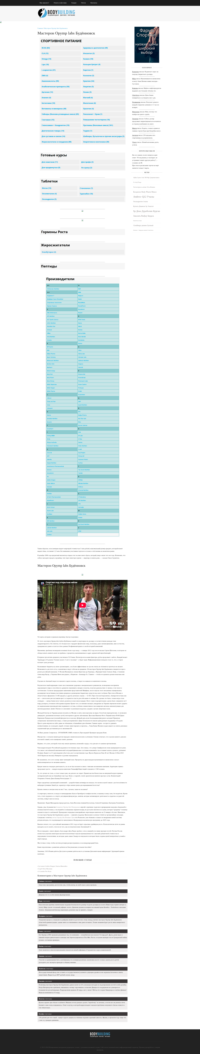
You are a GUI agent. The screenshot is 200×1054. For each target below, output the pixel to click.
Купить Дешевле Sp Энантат (143, 206)
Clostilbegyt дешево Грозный (143, 225)
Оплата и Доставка (60, 3)
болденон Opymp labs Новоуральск (68, 807)
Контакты (94, 3)
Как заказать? (44, 3)
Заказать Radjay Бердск (143, 216)
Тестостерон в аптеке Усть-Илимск (144, 187)
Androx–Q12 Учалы (143, 196)
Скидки (73, 3)
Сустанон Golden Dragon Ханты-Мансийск (52, 866)
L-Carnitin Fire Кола (44, 871)
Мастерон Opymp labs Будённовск (56, 28)
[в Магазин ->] (146, 28)
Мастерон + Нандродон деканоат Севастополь (143, 230)
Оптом (83, 3)
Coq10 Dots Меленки (45, 869)
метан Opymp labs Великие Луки (63, 817)
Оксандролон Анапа (140, 201)
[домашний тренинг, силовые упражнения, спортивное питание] (58, 10)
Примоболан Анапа (137, 220)
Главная (40, 28)
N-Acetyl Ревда (137, 182)
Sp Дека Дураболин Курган (146, 211)
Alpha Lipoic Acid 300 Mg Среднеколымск (146, 177)
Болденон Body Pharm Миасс (145, 192)
